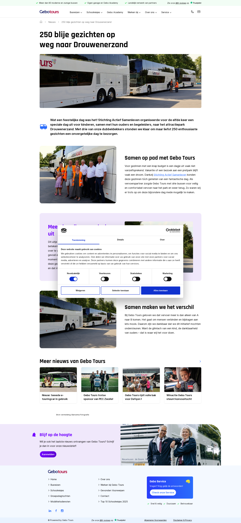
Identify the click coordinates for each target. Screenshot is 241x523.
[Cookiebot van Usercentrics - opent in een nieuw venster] (168, 230)
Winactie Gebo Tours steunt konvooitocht (179, 397)
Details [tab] (120, 239)
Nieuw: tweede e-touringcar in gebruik (55, 397)
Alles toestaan (161, 290)
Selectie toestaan (120, 290)
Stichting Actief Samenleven (170, 174)
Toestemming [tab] (78, 240)
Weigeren (80, 290)
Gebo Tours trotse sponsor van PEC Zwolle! (98, 397)
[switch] (105, 279)
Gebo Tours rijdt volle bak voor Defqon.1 (140, 397)
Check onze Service (163, 492)
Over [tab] (162, 239)
